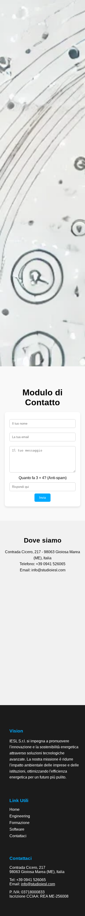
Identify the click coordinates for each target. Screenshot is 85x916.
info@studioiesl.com (38, 884)
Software (16, 829)
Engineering (19, 816)
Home (14, 809)
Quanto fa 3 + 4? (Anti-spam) (43, 478)
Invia (42, 497)
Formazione (19, 823)
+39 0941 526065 (31, 880)
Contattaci (17, 836)
